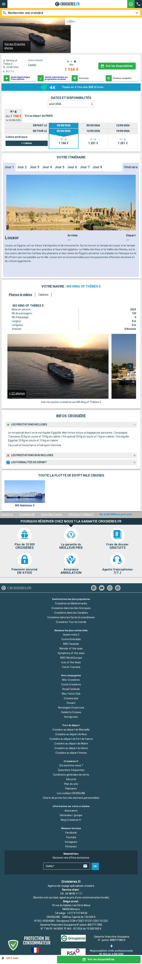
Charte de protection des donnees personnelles (71, 797)
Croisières (7, 514)
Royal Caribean (71, 689)
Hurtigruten (71, 716)
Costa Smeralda (71, 639)
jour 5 (59, 167)
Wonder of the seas (71, 648)
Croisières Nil (27, 514)
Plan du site (71, 783)
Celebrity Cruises (71, 712)
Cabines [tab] (43, 294)
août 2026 (55, 103)
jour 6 (72, 167)
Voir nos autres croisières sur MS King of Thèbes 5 (71, 402)
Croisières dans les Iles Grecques (71, 607)
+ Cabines (26, 143)
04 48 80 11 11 (73, 893)
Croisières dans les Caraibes (71, 612)
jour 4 (47, 167)
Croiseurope (71, 698)
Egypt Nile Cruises (51, 514)
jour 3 (34, 167)
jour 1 (9, 167)
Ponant (71, 702)
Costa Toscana (71, 667)
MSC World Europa (71, 657)
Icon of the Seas (71, 662)
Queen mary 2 (71, 634)
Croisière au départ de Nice (71, 734)
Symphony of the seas (71, 653)
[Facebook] (94, 588)
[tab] (13, 116)
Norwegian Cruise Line (71, 707)
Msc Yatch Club (71, 693)
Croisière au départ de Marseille (71, 729)
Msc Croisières (71, 679)
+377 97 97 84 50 (77, 913)
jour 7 (84, 167)
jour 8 (97, 167)
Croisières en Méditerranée (71, 603)
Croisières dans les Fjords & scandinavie (71, 617)
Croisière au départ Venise (71, 752)
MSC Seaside (71, 643)
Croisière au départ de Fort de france (71, 738)
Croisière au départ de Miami (71, 743)
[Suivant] (130, 366)
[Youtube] (101, 588)
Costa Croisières (71, 684)
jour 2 (22, 167)
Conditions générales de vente (71, 774)
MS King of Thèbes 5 (81, 514)
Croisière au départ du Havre (71, 748)
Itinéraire (131, 167)
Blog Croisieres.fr (71, 819)
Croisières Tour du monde (71, 621)
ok (95, 866)
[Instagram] (110, 588)
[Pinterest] (118, 588)
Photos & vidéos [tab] (20, 294)
